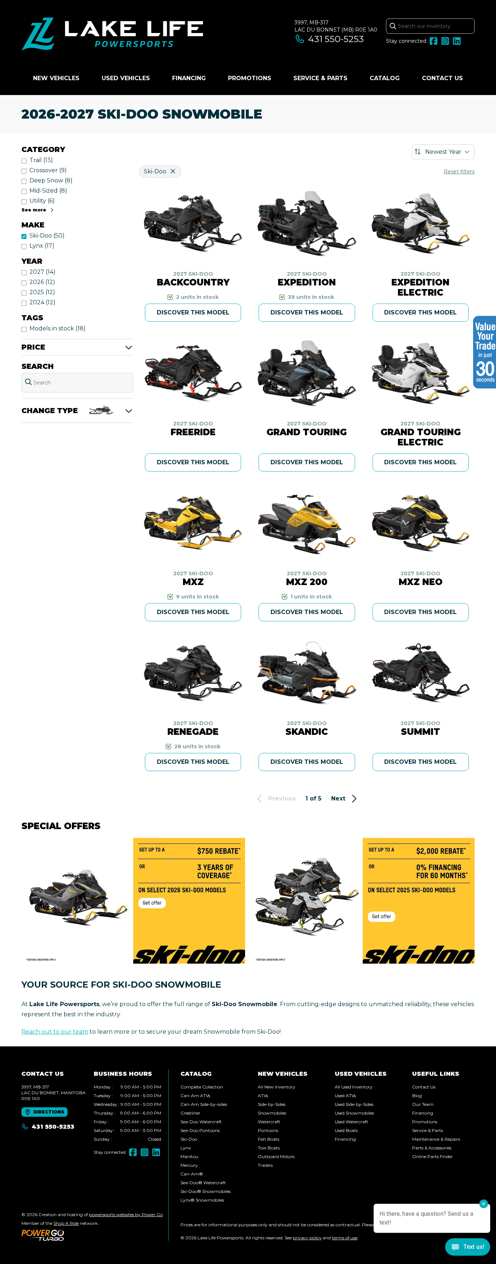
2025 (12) (42, 292)
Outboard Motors (276, 1156)
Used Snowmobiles (354, 1113)
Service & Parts (320, 78)
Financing (189, 78)
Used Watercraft (351, 1121)
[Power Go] (92, 1235)
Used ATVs (345, 1095)
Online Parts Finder (432, 1156)
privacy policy (307, 1237)
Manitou (189, 1156)
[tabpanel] (128, 1113)
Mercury (189, 1165)
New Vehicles (56, 78)
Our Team (423, 1104)
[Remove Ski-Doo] (172, 171)
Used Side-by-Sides (354, 1104)
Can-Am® (191, 1174)
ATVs (263, 1095)
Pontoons (268, 1130)
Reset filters (459, 171)
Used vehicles (126, 78)
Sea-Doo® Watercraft (203, 1182)
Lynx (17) (41, 245)
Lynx (185, 1147)
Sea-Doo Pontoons (200, 1130)
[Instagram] (445, 41)
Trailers (265, 1165)
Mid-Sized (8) (48, 190)
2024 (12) (42, 302)
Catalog (385, 78)
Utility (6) (42, 200)
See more (33, 210)
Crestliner (190, 1113)
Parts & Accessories (431, 1147)
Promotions (249, 78)
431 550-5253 (336, 39)
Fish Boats (268, 1139)
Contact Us (442, 78)
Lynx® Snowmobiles (202, 1200)
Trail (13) (41, 160)
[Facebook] (433, 41)
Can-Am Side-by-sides (203, 1104)
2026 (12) (42, 282)
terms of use (344, 1237)
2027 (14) (42, 271)
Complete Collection (201, 1087)
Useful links (435, 1073)
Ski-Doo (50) (47, 235)
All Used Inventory (354, 1087)
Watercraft (269, 1121)
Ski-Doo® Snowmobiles (205, 1191)
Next (338, 798)
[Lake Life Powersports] (112, 35)
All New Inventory (276, 1087)
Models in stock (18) (57, 328)
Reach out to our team (54, 1031)
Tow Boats (269, 1147)
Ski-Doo (188, 1139)
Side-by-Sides (271, 1104)
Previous (282, 798)
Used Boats (346, 1130)
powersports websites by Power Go (126, 1214)
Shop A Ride (66, 1223)
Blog (417, 1095)
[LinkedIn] (456, 41)
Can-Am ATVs (195, 1095)
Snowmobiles (272, 1113)
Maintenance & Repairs (436, 1139)
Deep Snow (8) (51, 180)
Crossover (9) (48, 170)
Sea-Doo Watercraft (201, 1121)
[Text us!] (467, 1247)
